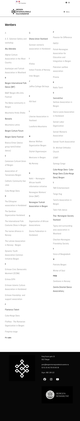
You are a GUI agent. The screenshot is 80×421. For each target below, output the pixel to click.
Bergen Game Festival (14, 136)
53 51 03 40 (45, 367)
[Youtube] (57, 379)
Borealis (8, 118)
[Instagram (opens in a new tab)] (69, 3)
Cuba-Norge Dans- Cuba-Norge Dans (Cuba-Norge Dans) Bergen (63, 173)
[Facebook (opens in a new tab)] (66, 3)
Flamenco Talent (12, 309)
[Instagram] (51, 379)
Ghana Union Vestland (38, 38)
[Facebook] (45, 379)
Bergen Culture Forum (14, 130)
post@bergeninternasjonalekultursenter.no (55, 364)
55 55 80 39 (55, 367)
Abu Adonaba (10, 48)
